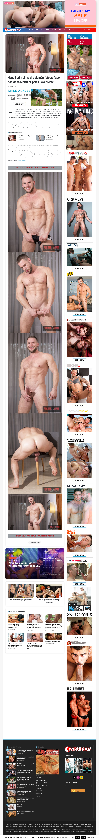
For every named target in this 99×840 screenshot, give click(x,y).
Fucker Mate (12, 557)
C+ (65, 29)
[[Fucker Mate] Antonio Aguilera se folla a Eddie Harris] (53, 636)
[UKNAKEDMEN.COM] (79, 586)
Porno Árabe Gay (40, 783)
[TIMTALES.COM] (79, 685)
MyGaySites (39, 793)
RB (69, 29)
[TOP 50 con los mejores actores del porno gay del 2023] (11, 752)
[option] (34, 563)
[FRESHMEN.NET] (73, 79)
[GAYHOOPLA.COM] (79, 482)
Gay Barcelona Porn (41, 775)
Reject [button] (83, 837)
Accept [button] (77, 837)
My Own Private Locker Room (43, 787)
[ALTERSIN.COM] (78, 772)
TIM (60, 29)
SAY (42, 29)
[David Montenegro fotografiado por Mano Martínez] (40, 138)
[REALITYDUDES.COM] (79, 557)
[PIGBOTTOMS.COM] (79, 134)
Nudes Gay (38, 788)
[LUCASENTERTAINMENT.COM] (79, 362)
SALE (80, 15)
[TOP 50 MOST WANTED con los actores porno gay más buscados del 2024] (11, 800)
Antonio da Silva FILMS (41, 785)
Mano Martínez (21, 160)
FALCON (54, 29)
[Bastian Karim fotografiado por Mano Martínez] (12, 138)
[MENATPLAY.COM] (79, 528)
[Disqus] (34, 675)
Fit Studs (38, 796)
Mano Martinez (35, 542)
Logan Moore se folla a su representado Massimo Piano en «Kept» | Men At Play (15, 626)
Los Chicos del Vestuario (42, 779)
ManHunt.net (39, 790)
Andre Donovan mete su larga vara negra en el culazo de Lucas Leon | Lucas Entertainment (15, 645)
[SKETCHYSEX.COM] (79, 639)
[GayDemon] (47, 754)
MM (74, 29)
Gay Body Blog (39, 777)
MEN (37, 29)
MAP (47, 29)
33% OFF (80, 20)
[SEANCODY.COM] (79, 316)
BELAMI (31, 29)
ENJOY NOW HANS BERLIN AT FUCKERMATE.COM (35, 167)
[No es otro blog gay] (12, 30)
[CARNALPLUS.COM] (79, 610)
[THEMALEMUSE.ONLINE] (47, 774)
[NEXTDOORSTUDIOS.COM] (79, 436)
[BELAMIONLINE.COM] (79, 195)
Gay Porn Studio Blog (41, 782)
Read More (90, 837)
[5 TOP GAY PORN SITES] (35, 97)
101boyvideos (39, 795)
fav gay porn (39, 791)
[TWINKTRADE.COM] (79, 107)
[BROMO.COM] (79, 407)
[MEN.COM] (79, 270)
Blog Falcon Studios (41, 780)
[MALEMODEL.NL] (79, 731)
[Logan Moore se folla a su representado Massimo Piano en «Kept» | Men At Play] (16, 618)
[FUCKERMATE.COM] (79, 241)
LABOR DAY (80, 11)
